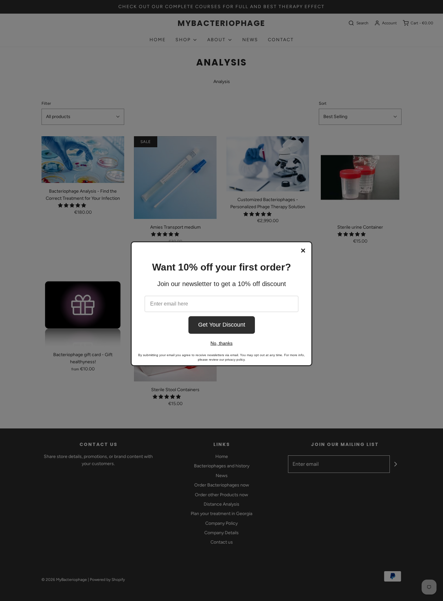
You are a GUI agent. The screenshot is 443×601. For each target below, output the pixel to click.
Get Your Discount (221, 324)
